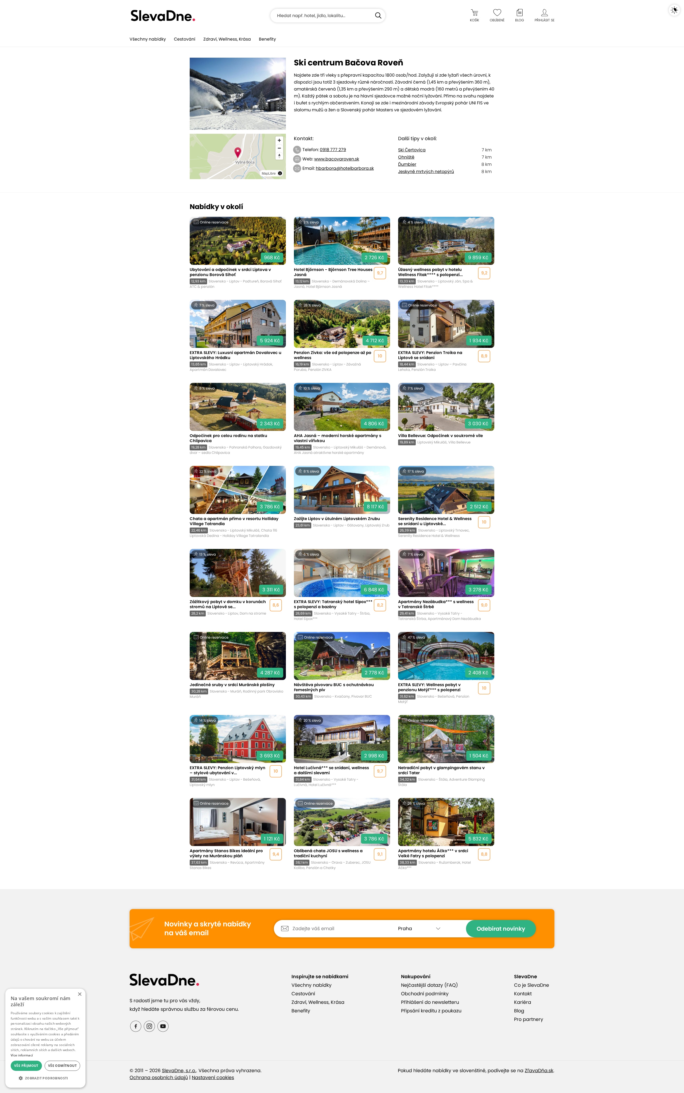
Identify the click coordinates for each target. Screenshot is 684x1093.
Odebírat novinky (501, 929)
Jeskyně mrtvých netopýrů (426, 171)
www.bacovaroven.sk (336, 159)
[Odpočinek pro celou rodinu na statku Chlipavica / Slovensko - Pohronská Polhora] (238, 419)
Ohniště (406, 157)
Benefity (267, 39)
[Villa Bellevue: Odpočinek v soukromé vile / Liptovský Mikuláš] (446, 419)
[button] (45, 1078)
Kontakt (523, 993)
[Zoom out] (279, 148)
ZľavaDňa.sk (539, 1070)
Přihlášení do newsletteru (430, 1002)
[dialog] (45, 1038)
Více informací (22, 1055)
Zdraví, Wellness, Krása (227, 39)
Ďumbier (407, 164)
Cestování (184, 39)
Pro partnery (528, 1019)
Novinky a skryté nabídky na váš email (207, 929)
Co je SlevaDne (531, 985)
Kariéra (522, 1002)
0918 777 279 (333, 150)
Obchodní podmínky (425, 993)
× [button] (79, 994)
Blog (519, 1011)
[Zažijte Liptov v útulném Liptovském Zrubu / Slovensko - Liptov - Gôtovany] (342, 502)
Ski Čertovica (412, 150)
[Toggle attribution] (280, 173)
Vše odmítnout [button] (62, 1065)
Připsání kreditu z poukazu (431, 1011)
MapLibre (269, 173)
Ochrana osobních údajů (159, 1077)
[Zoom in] (279, 140)
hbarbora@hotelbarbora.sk (345, 168)
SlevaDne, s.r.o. (179, 1070)
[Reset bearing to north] (279, 156)
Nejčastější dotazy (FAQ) (429, 985)
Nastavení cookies (213, 1077)
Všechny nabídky (148, 39)
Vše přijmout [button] (26, 1065)
